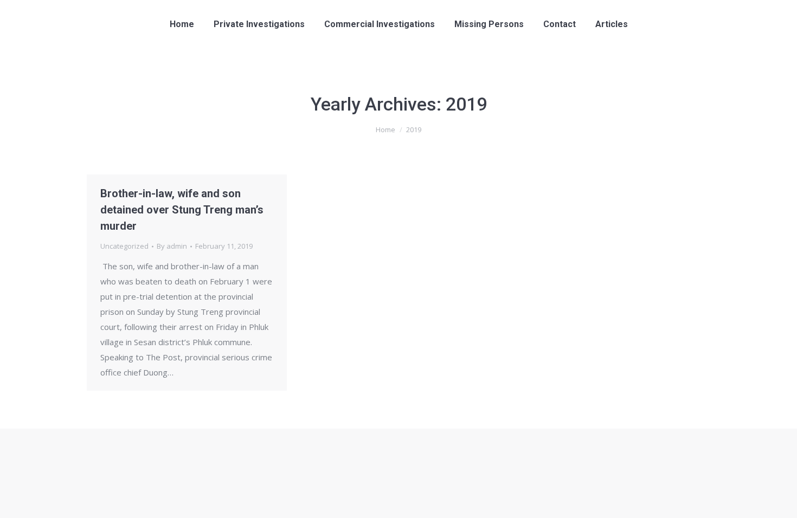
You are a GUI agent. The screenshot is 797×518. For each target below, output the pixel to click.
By (172, 246)
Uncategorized (124, 246)
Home (385, 129)
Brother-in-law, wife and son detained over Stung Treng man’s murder (181, 209)
